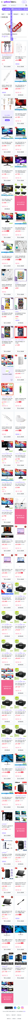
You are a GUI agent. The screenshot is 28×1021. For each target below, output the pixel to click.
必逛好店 (11, 27)
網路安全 (9, 1018)
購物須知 (19, 1015)
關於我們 (14, 1015)
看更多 (11, 39)
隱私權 (14, 1018)
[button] (13, 38)
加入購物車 (8, 66)
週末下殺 (11, 30)
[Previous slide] (2, 47)
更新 (24, 1011)
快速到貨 (11, 18)
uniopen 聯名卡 (18, 9)
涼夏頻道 (11, 24)
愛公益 (11, 36)
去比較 (7, 120)
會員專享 (11, 33)
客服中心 (8, 1015)
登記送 (11, 12)
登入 (24, 2)
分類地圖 (19, 1018)
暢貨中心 (11, 15)
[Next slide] (12, 47)
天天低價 (11, 21)
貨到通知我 (20, 95)
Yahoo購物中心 (10, 2)
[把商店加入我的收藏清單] (11, 380)
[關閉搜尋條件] (9, 5)
